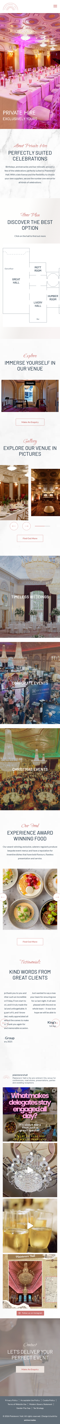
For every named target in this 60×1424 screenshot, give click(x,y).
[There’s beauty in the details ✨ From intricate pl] (30, 1170)
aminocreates (30, 1420)
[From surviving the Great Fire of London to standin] (30, 1281)
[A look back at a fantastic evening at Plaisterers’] (30, 1226)
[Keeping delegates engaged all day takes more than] (30, 1114)
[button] (14, 526)
